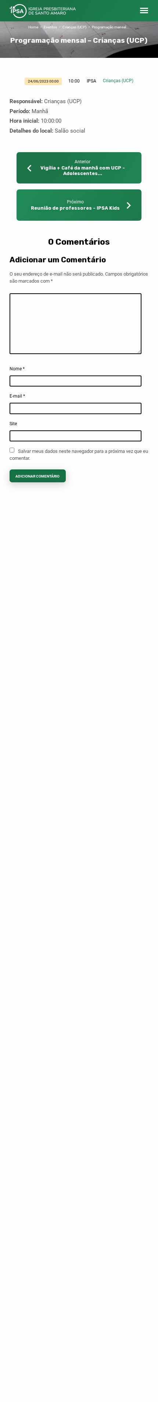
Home (33, 27)
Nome (17, 368)
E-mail (17, 396)
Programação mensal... (110, 27)
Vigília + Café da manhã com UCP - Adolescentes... (82, 170)
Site (13, 423)
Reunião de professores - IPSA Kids (75, 208)
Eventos (50, 27)
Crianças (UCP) (74, 27)
